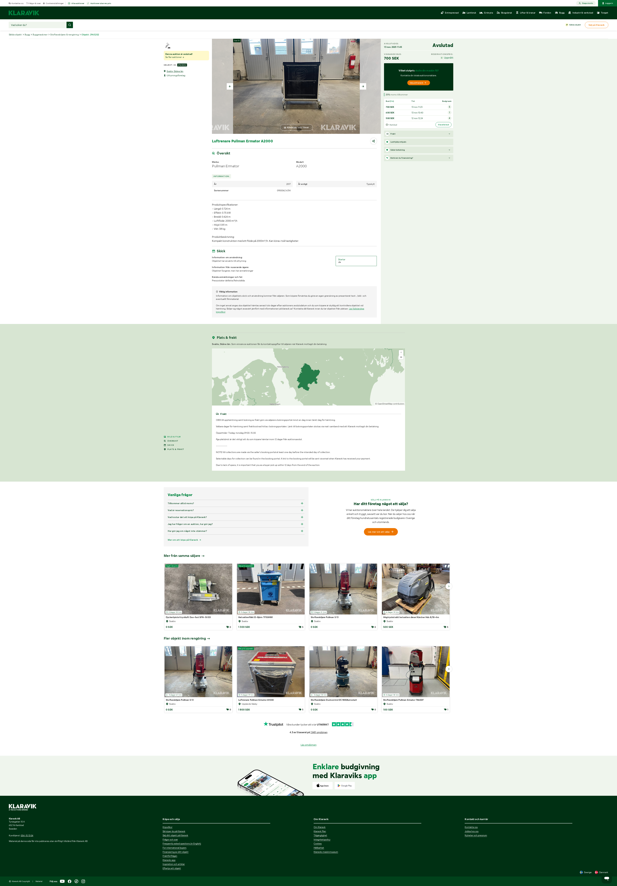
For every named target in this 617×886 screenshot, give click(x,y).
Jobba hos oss (471, 831)
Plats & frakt (175, 449)
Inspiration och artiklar (174, 864)
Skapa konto (587, 3)
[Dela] (373, 141)
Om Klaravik (320, 827)
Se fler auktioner (173, 57)
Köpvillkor (167, 827)
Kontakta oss (17, 3)
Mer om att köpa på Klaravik (183, 540)
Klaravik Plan (320, 831)
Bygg (27, 34)
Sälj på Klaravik (416, 83)
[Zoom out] (401, 357)
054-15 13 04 (27, 835)
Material (39, 881)
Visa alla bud (443, 125)
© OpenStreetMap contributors (389, 404)
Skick (170, 445)
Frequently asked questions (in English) (182, 843)
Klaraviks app (169, 860)
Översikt (172, 441)
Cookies (318, 843)
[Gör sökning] (70, 25)
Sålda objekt (575, 25)
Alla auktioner (78, 3)
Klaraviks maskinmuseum (326, 852)
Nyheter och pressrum (476, 835)
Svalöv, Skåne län (175, 71)
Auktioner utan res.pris (100, 3)
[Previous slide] (230, 86)
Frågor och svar (170, 839)
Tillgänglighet (320, 835)
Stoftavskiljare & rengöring (64, 34)
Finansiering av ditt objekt (175, 852)
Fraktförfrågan (170, 856)
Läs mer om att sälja (378, 532)
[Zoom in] (401, 352)
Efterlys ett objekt (172, 868)
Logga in (609, 3)
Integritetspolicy (322, 839)
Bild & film (174, 437)
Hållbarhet (319, 847)
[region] (308, 377)
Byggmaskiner (40, 34)
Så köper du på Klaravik (174, 831)
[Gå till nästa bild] (449, 586)
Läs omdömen (309, 744)
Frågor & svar (34, 3)
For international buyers (174, 847)
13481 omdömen (318, 732)
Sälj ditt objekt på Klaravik (175, 835)
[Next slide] (363, 86)
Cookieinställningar (55, 3)
